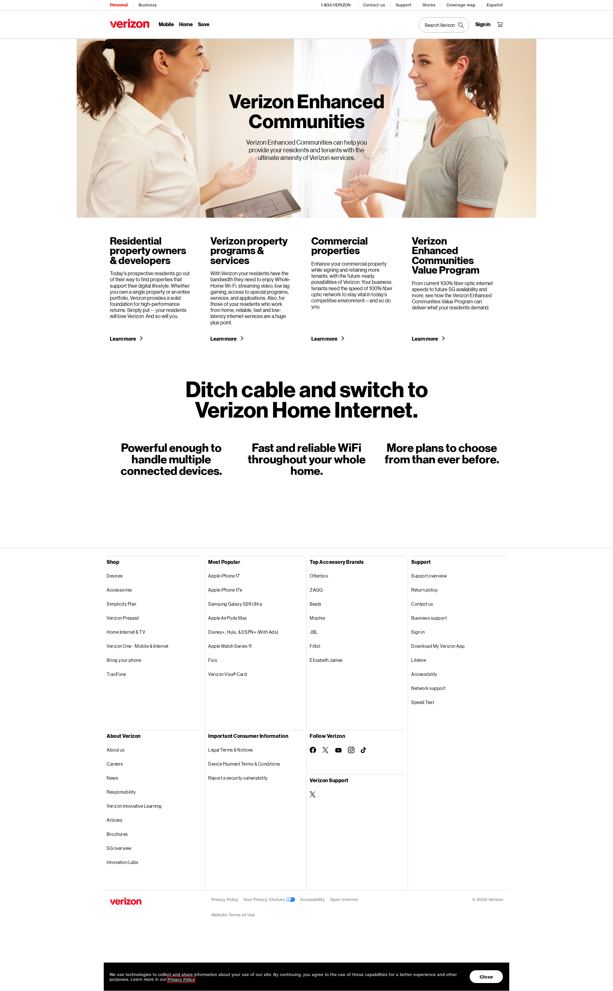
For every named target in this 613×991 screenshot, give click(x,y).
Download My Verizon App (438, 646)
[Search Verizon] (444, 25)
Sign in (418, 632)
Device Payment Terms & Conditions (244, 764)
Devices (115, 576)
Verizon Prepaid (123, 618)
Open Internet (344, 899)
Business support (429, 618)
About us (116, 750)
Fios (212, 660)
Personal (118, 5)
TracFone (116, 674)
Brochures (117, 834)
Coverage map (460, 5)
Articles (114, 820)
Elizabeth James (326, 660)
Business (148, 5)
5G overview (119, 848)
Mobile (166, 24)
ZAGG (316, 590)
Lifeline (418, 660)
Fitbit (315, 646)
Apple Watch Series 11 (230, 646)
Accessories (119, 590)
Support (404, 5)
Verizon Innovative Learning (134, 806)
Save (203, 24)
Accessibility (424, 674)
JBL (314, 632)
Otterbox (319, 576)
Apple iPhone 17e (225, 590)
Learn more (123, 338)
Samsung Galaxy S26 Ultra (235, 604)
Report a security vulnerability (238, 778)
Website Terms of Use (233, 914)
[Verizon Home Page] (129, 23)
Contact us (374, 5)
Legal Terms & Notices (230, 750)
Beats (316, 604)
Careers (115, 764)
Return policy (424, 590)
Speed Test (422, 702)
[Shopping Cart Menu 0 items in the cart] (500, 24)
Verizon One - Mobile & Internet (138, 646)
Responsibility (121, 792)
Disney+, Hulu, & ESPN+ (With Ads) (243, 632)
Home (186, 24)
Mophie (317, 618)
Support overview (429, 576)
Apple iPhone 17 (224, 576)
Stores (428, 5)
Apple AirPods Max (227, 618)
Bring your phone (124, 660)
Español (495, 5)
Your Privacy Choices (264, 899)
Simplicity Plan (121, 604)
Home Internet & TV (126, 632)
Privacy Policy (224, 899)
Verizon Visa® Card (227, 674)
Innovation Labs (123, 862)
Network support (428, 688)
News (112, 778)
